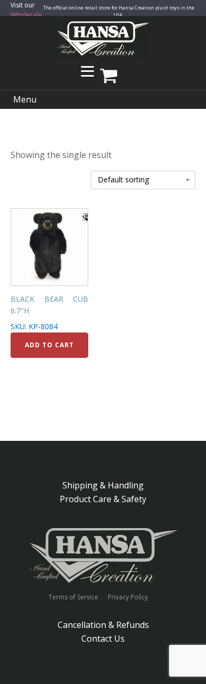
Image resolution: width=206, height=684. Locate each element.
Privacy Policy (128, 597)
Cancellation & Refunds (103, 625)
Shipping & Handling (103, 485)
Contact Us (103, 638)
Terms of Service (73, 597)
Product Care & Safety (103, 499)
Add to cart (49, 344)
